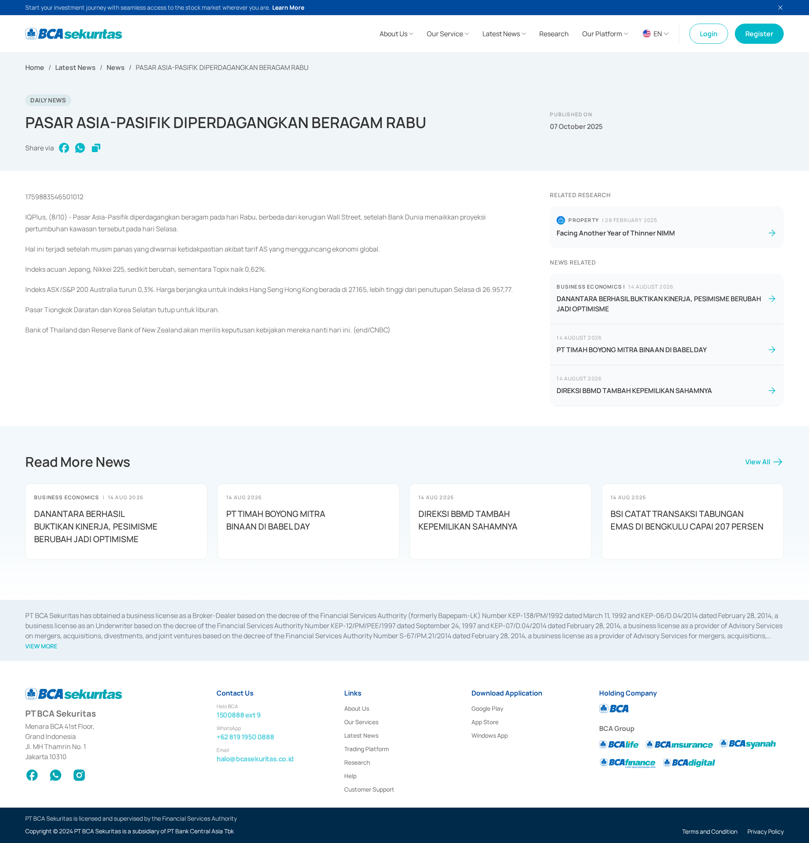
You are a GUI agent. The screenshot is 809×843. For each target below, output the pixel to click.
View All (757, 461)
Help (350, 776)
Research (357, 762)
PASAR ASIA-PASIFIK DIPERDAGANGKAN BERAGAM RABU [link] (222, 67)
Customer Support (369, 789)
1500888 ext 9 (239, 715)
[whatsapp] (80, 148)
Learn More (288, 7)
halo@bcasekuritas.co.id (255, 758)
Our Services (361, 722)
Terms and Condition (709, 831)
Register (759, 33)
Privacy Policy (765, 831)
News (116, 67)
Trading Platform (366, 749)
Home (34, 67)
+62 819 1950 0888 (245, 736)
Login (709, 33)
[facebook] (64, 148)
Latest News (75, 67)
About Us (356, 708)
